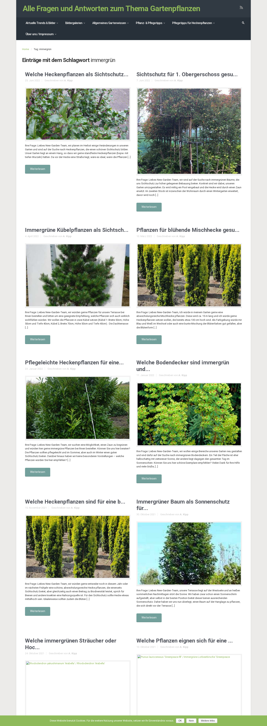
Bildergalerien (73, 22)
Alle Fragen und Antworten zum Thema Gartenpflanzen (111, 8)
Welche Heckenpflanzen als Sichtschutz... (76, 74)
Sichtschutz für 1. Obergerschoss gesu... (187, 74)
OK (180, 720)
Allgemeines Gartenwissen (109, 22)
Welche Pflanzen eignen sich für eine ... (184, 640)
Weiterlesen (37, 168)
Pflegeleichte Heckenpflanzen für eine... (74, 362)
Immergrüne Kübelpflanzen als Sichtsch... (76, 230)
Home (25, 49)
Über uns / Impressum (40, 34)
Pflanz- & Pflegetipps (149, 22)
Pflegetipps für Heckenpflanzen (192, 22)
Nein (191, 720)
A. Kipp (68, 80)
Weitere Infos (208, 720)
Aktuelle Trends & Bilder (40, 22)
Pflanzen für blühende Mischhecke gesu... (187, 230)
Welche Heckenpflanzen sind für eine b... (75, 501)
